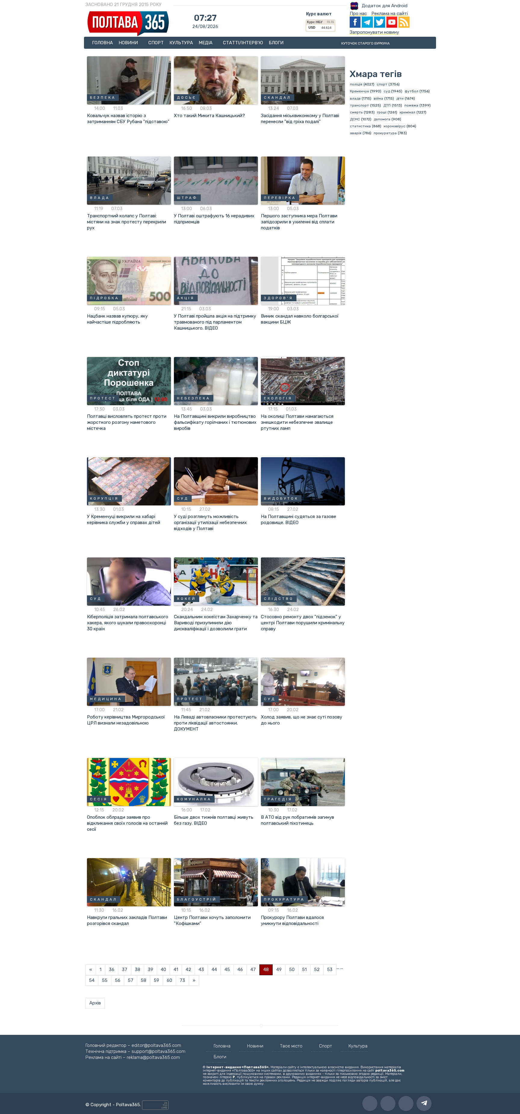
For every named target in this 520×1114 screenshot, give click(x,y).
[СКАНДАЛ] (303, 80)
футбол (411, 91)
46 (240, 969)
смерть (356, 112)
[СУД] (216, 481)
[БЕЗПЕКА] (129, 80)
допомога (382, 119)
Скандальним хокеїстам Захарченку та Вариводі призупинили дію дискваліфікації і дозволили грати (216, 622)
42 (188, 969)
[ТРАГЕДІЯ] (303, 781)
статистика (360, 126)
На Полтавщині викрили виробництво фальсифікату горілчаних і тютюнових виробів (215, 422)
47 (253, 969)
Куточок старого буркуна (365, 43)
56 (117, 980)
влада (355, 98)
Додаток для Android (384, 5)
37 (124, 969)
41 (176, 969)
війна (378, 98)
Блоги (276, 42)
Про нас (358, 13)
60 (169, 980)
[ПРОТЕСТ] (129, 380)
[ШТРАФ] (216, 180)
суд (387, 91)
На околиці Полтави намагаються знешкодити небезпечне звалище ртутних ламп (297, 422)
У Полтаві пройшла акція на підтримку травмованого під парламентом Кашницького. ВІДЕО (215, 322)
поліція (356, 84)
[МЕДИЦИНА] (129, 681)
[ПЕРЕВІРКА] (303, 180)
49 (279, 969)
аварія (355, 133)
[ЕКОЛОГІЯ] (303, 380)
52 (317, 969)
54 (91, 980)
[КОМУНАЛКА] (216, 781)
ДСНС (355, 119)
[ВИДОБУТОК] (303, 481)
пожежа (411, 105)
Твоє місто (291, 1046)
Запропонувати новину (374, 32)
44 (214, 969)
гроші (381, 112)
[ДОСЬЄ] (216, 80)
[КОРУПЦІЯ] (129, 481)
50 (292, 969)
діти (400, 98)
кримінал (407, 112)
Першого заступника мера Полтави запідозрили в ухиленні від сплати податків (299, 222)
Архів (95, 1003)
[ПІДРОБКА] (129, 280)
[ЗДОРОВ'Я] (303, 280)
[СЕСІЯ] (129, 781)
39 (150, 969)
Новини (129, 42)
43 (201, 969)
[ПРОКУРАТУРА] (303, 882)
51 (304, 969)
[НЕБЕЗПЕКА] (216, 380)
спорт (382, 84)
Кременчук (359, 91)
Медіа (206, 42)
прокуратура (385, 133)
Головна (102, 42)
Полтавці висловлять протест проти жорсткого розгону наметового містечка (126, 422)
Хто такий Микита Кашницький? (209, 115)
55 (104, 980)
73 (182, 980)
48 (266, 969)
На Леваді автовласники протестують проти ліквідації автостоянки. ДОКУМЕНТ (215, 723)
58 (143, 980)
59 (156, 980)
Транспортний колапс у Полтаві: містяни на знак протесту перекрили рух (126, 222)
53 (330, 969)
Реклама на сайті (389, 13)
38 (137, 969)
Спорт (156, 42)
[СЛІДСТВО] (303, 581)
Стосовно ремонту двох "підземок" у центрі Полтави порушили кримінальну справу (303, 622)
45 (227, 969)
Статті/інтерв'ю (243, 42)
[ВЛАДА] (129, 180)
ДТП (387, 105)
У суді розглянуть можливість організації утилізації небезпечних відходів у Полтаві (210, 522)
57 (130, 980)
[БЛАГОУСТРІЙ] (216, 882)
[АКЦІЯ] (216, 280)
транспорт (359, 105)
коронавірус (394, 126)
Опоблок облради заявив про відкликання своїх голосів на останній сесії (127, 823)
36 (111, 969)
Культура (181, 42)
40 (163, 969)
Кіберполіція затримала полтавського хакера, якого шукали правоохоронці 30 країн (127, 622)
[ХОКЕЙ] (216, 581)
